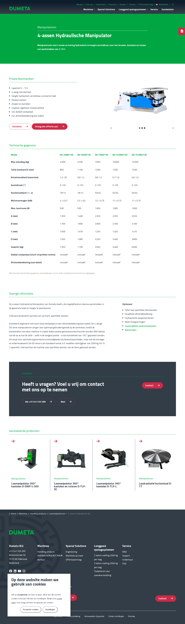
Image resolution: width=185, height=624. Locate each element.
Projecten (112, 4)
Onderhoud (127, 559)
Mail (63, 401)
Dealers (123, 4)
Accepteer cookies (31, 609)
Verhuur (41, 559)
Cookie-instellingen (116, 616)
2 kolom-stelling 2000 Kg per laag (106, 557)
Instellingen (50, 609)
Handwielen (168, 9)
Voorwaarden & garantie (94, 616)
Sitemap (131, 616)
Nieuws (79, 4)
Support (126, 555)
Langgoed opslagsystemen (132, 9)
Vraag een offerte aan (46, 126)
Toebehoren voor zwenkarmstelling (102, 573)
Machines (88, 9)
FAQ (124, 563)
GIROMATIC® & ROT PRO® (49, 555)
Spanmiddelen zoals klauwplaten (140, 326)
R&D (124, 551)
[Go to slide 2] (142, 128)
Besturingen (130, 329)
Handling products (45, 551)
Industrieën (101, 4)
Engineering (71, 551)
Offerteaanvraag (146, 4)
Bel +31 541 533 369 (35, 401)
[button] (142, 98)
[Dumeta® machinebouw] (19, 8)
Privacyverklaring (73, 616)
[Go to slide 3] (144, 128)
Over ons (89, 4)
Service (154, 9)
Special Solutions (106, 9)
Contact (132, 4)
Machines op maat (74, 555)
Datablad (17, 126)
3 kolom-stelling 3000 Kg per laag (106, 565)
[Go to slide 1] (139, 128)
